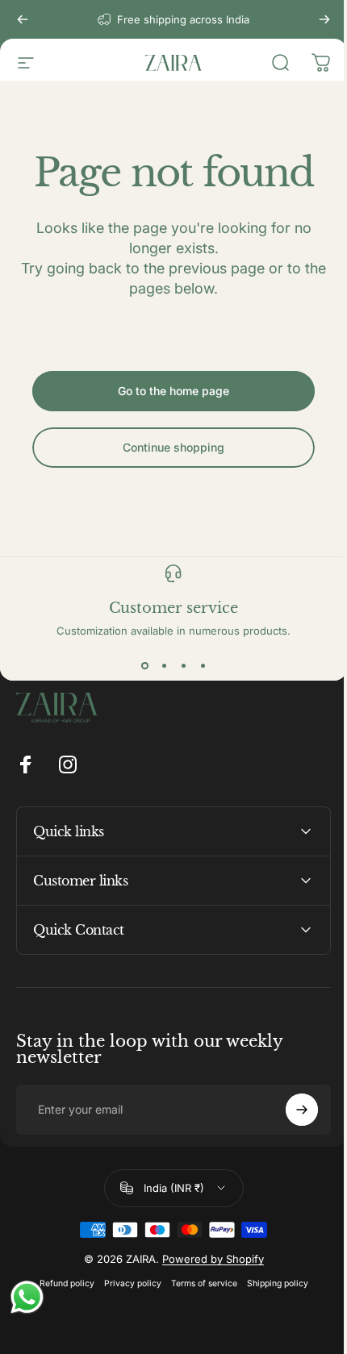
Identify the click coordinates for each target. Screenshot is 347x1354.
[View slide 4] (202, 666)
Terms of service (198, 1283)
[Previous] (22, 19)
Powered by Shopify (206, 1258)
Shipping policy (271, 1283)
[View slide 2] (164, 666)
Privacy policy (126, 1283)
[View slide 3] (183, 666)
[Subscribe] (290, 1110)
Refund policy (60, 1283)
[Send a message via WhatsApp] (27, 1297)
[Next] (324, 19)
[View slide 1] (144, 666)
